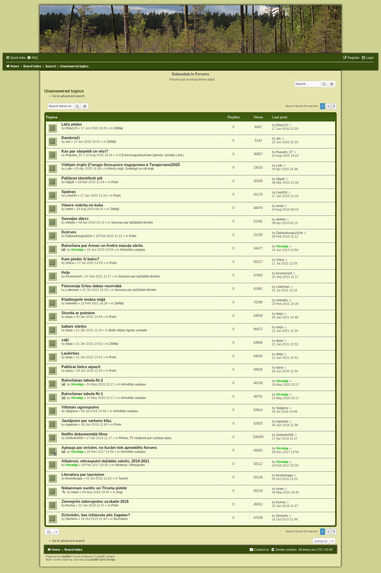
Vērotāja (77, 250)
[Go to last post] (290, 125)
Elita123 (71, 128)
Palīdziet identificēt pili (81, 178)
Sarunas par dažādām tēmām (132, 222)
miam (75, 492)
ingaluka (72, 424)
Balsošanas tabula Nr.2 (82, 380)
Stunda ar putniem (78, 313)
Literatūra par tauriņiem (82, 474)
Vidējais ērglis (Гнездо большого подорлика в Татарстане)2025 (120, 165)
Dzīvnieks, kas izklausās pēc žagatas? (95, 515)
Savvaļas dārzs (75, 219)
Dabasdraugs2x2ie (79, 236)
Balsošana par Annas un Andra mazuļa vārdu (102, 245)
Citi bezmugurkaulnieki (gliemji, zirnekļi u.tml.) (151, 155)
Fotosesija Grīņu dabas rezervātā (91, 286)
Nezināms (121, 519)
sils (68, 142)
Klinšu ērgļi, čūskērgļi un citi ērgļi (131, 168)
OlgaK (70, 182)
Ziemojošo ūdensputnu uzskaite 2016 (95, 501)
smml (69, 209)
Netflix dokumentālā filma (84, 434)
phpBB (65, 556)
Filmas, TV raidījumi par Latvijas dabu (145, 438)
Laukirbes (70, 353)
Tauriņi (123, 478)
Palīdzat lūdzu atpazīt (80, 367)
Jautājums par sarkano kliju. (86, 421)
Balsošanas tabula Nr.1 (82, 394)
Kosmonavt (73, 276)
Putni (114, 182)
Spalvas (68, 192)
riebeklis (71, 303)
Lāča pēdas (71, 124)
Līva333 (71, 195)
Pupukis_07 (74, 155)
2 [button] (328, 106)
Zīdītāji (118, 128)
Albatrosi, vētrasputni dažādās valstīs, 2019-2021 (105, 461)
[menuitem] (32, 58)
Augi (119, 492)
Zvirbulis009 (74, 438)
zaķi (65, 340)
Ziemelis (71, 519)
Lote (69, 168)
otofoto (70, 222)
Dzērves (68, 232)
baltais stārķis (74, 326)
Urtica (70, 263)
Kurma (70, 505)
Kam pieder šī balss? (80, 259)
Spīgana (71, 411)
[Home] (190, 29)
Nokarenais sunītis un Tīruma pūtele (94, 488)
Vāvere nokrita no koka (82, 205)
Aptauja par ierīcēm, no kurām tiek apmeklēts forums (109, 448)
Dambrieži (70, 138)
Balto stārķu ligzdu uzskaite (128, 330)
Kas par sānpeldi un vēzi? (84, 151)
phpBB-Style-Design (102, 559)
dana (69, 371)
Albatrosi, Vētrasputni (130, 465)
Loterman (72, 290)
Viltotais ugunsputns (80, 407)
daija (69, 317)
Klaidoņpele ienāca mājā (83, 299)
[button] (334, 106)
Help (65, 272)
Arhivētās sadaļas (132, 250)
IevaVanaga (74, 478)
